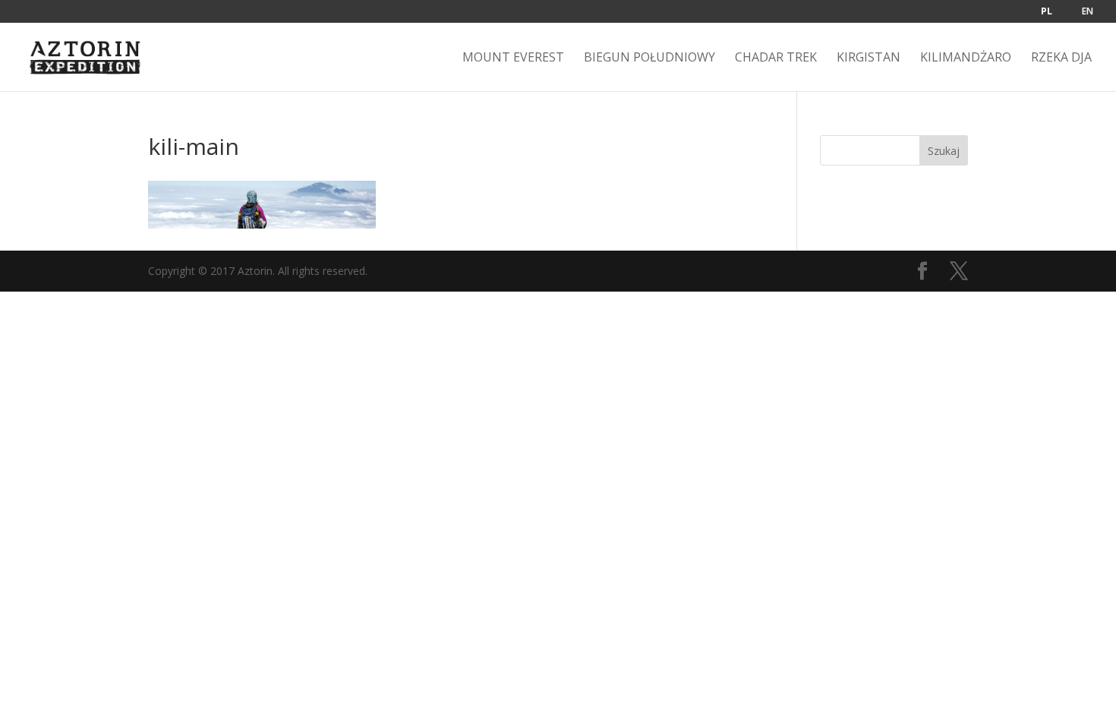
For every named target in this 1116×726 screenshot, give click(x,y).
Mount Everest (513, 58)
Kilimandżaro (965, 58)
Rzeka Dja (1061, 58)
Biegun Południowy (649, 58)
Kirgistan (868, 58)
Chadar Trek (776, 58)
